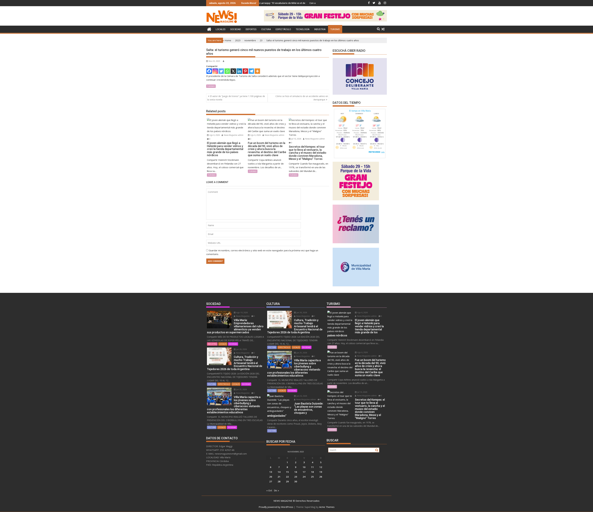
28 (279, 481)
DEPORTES (251, 29)
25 (312, 476)
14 (279, 471)
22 (287, 476)
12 (320, 467)
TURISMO (335, 29)
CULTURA (266, 29)
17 (304, 471)
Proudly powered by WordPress (276, 506)
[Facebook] (209, 71)
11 (312, 467)
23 (295, 476)
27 (270, 481)
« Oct (269, 490)
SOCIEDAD (235, 29)
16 (295, 471)
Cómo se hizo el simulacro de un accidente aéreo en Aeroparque (301, 98)
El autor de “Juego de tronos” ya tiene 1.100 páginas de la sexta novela (236, 98)
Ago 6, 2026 (214, 135)
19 (320, 471)
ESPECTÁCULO (283, 29)
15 (287, 471)
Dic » (276, 490)
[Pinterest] (245, 71)
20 (270, 476)
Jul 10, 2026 (296, 138)
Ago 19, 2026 (242, 312)
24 (304, 476)
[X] (233, 71)
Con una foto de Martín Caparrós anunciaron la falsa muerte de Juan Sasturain (312, 3)
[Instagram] (215, 71)
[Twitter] (221, 71)
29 (287, 481)
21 (279, 476)
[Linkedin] (239, 71)
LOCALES (220, 29)
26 (320, 476)
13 (270, 471)
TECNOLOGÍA (302, 29)
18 (312, 471)
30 (295, 481)
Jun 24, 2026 (301, 396)
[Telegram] (251, 71)
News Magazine (243, 316)
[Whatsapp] (227, 71)
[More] (257, 71)
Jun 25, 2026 (241, 389)
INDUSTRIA (320, 29)
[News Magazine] (209, 29)
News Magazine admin (233, 135)
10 (304, 467)
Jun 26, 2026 (241, 349)
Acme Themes (326, 506)
